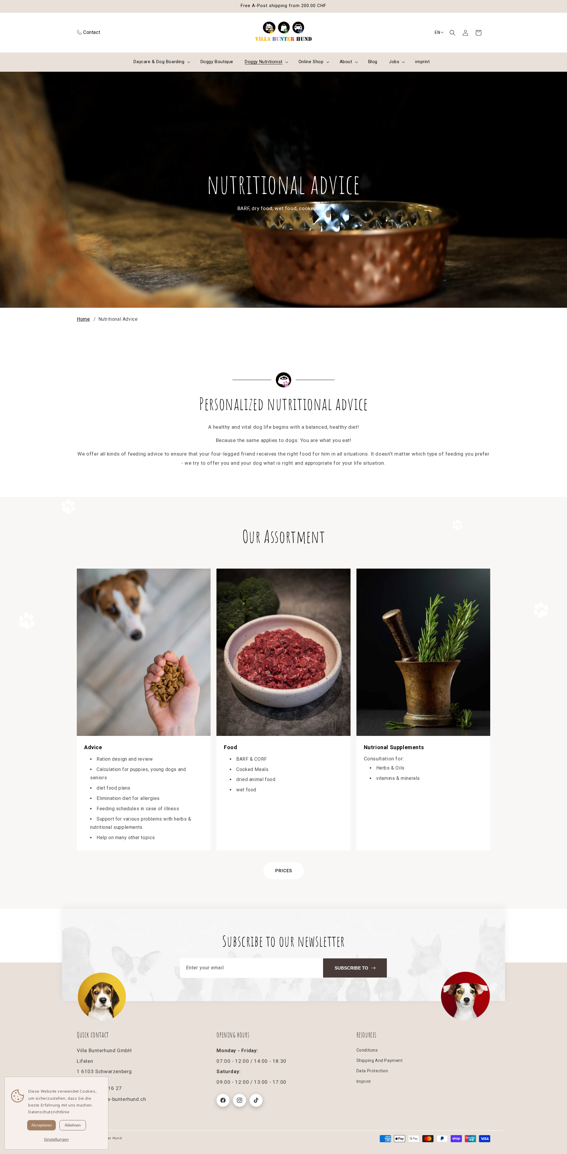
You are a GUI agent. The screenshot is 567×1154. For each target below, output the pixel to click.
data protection (372, 1070)
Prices (283, 870)
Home (83, 319)
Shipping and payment (379, 1060)
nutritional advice (118, 319)
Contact (91, 32)
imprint (363, 1081)
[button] (452, 32)
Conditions (367, 1050)
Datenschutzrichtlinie (49, 1111)
